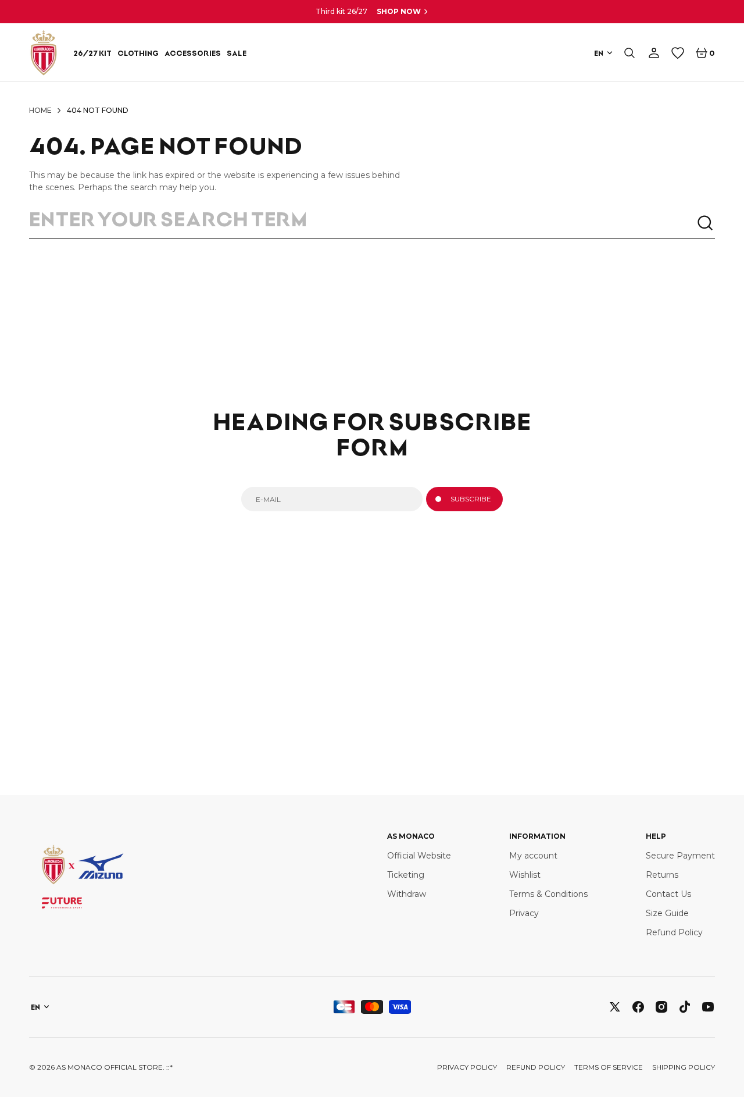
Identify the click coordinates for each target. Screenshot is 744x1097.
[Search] (705, 223)
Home (40, 110)
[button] (629, 52)
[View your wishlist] (678, 53)
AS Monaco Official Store (109, 1067)
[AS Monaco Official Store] (43, 53)
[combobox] (362, 223)
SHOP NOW (399, 11)
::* (169, 1067)
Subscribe (470, 498)
